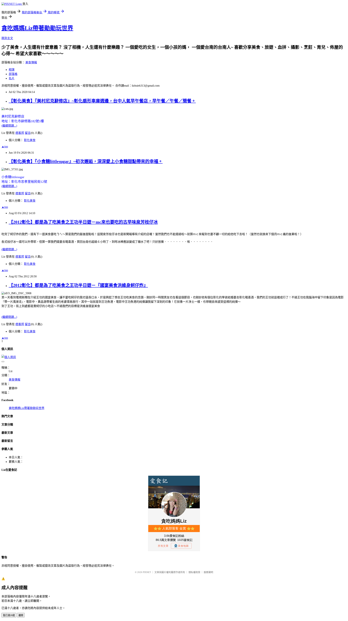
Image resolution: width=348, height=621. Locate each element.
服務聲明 (208, 572)
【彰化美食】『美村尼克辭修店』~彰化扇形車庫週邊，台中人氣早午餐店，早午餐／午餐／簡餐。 (102, 101)
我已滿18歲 (9, 615)
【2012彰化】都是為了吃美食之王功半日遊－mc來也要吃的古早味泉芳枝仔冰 (83, 222)
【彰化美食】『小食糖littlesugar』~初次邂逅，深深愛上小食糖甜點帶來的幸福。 (86, 161)
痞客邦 (19, 132)
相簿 (11, 69)
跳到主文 (7, 38)
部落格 (13, 74)
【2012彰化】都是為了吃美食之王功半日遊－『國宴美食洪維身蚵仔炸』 (78, 285)
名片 (11, 78)
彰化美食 (30, 140)
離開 (20, 615)
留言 (28, 132)
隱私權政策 (194, 572)
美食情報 (31, 62)
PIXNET (147, 572)
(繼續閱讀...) (9, 125)
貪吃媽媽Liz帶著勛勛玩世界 (37, 28)
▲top (4, 146)
